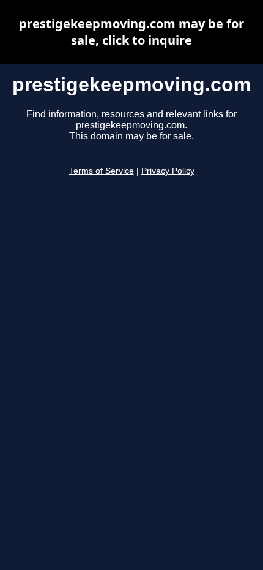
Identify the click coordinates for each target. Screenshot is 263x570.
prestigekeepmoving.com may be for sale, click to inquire (131, 31)
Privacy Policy (167, 171)
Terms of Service (101, 171)
